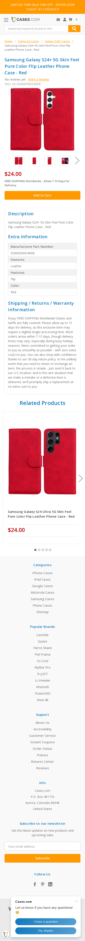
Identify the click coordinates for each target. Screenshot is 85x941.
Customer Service (42, 735)
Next (77, 160)
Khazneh (42, 687)
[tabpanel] (42, 478)
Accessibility (43, 729)
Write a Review (38, 79)
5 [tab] (50, 550)
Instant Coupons (42, 742)
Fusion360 (42, 693)
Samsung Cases (42, 599)
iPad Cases (42, 579)
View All (42, 700)
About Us (42, 722)
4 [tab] (46, 550)
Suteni (42, 641)
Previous (7, 160)
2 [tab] (39, 550)
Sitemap (42, 612)
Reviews (42, 768)
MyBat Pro (42, 667)
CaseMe (42, 635)
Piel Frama (42, 654)
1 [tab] (35, 550)
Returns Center (42, 761)
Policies (42, 755)
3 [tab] (43, 550)
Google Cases (42, 586)
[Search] (74, 28)
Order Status (42, 748)
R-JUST (42, 674)
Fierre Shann (42, 648)
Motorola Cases (42, 592)
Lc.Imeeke (42, 680)
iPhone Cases (42, 573)
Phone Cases (42, 605)
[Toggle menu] (6, 20)
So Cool (42, 661)
